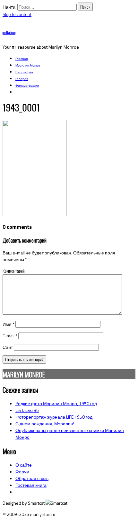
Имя (8, 324)
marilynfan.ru (9, 32)
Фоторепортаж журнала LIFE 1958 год (53, 417)
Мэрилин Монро (27, 65)
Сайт (8, 347)
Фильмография (27, 85)
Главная (21, 58)
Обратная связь (31, 478)
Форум (22, 471)
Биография (24, 72)
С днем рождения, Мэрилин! (44, 423)
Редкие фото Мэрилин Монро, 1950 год (56, 403)
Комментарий (14, 270)
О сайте (23, 465)
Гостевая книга (31, 485)
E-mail (10, 335)
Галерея (21, 78)
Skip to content (17, 14)
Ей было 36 (27, 410)
